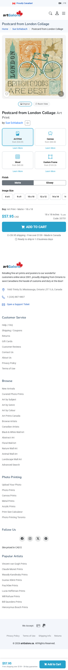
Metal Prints (8, 501)
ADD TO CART (36, 227)
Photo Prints (8, 490)
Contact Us (7, 352)
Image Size (8, 190)
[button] (63, 13)
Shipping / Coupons (12, 330)
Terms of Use (8, 368)
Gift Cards (7, 341)
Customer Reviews (11, 346)
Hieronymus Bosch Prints (15, 607)
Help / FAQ (7, 325)
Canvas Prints (9, 495)
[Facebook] (22, 539)
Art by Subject (9, 399)
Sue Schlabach (19, 29)
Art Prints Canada (11, 415)
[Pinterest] (46, 539)
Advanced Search (11, 464)
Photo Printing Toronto (13, 517)
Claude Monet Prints (12, 569)
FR (64, 3)
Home (5, 29)
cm (64, 215)
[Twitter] (38, 539)
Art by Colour (8, 410)
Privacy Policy (9, 363)
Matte (18, 182)
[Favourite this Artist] (27, 123)
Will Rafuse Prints (11, 596)
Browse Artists (9, 421)
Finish (5, 177)
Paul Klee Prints (10, 585)
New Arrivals (8, 388)
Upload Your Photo (11, 484)
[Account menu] (57, 13)
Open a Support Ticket (18, 304)
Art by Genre (8, 405)
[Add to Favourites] (7, 94)
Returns (6, 336)
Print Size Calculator (12, 512)
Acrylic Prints (8, 506)
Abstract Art (8, 437)
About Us (6, 357)
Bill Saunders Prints (12, 601)
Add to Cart (54, 664)
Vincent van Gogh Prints (14, 563)
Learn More (18, 148)
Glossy (49, 182)
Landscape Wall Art (12, 459)
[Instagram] (30, 539)
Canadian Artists (10, 426)
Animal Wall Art (9, 454)
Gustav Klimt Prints (12, 580)
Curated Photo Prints (13, 394)
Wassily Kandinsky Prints (15, 574)
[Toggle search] (50, 13)
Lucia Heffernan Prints (13, 591)
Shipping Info (45, 636)
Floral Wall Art (9, 443)
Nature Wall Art (9, 448)
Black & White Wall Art (13, 432)
